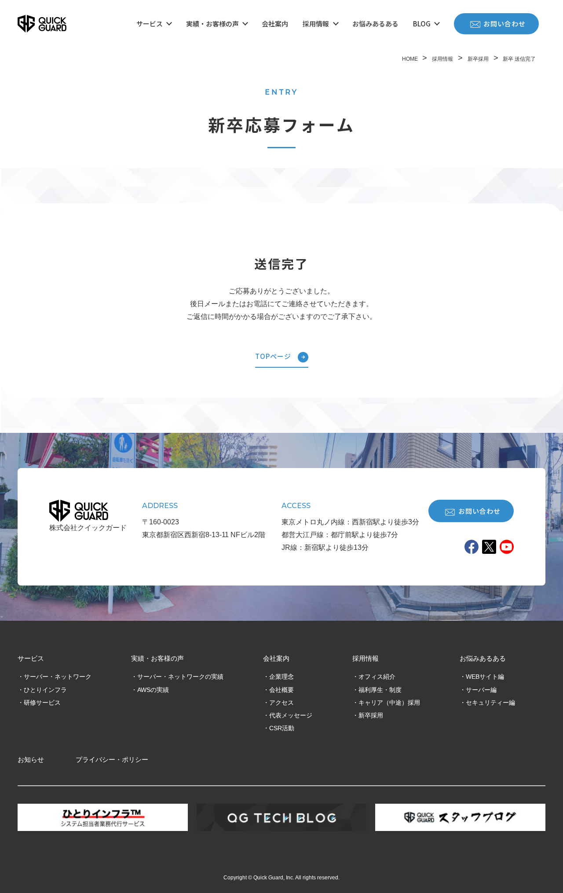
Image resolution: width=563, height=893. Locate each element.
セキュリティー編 (490, 702)
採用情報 (316, 23)
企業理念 (281, 676)
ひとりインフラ (45, 689)
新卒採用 (370, 715)
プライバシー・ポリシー (112, 759)
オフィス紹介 (376, 676)
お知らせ (31, 759)
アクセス (281, 702)
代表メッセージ (290, 715)
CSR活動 (281, 728)
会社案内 (275, 23)
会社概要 (281, 689)
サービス (149, 23)
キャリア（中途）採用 (389, 702)
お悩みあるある (375, 23)
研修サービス (42, 702)
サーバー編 (481, 689)
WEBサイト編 (485, 676)
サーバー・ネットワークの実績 (180, 676)
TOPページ (273, 356)
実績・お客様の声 (212, 23)
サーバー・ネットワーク (57, 676)
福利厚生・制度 (380, 689)
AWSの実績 (153, 689)
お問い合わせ (504, 23)
